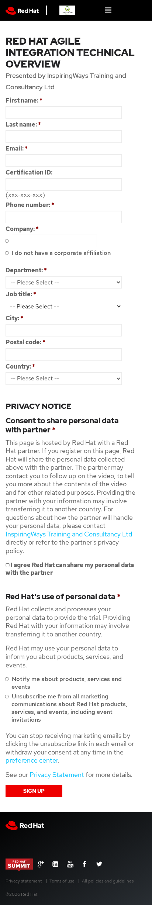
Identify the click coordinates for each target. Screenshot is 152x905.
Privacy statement (24, 881)
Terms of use (62, 881)
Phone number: (30, 205)
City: (14, 318)
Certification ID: (29, 172)
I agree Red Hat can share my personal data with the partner (70, 569)
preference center (32, 760)
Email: (17, 148)
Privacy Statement (57, 774)
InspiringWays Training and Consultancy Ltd (69, 534)
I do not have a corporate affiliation (60, 253)
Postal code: (25, 342)
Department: (26, 270)
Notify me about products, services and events (66, 683)
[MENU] (108, 9)
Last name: (23, 124)
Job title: (21, 294)
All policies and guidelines (108, 881)
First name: (24, 100)
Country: (20, 366)
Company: (22, 229)
